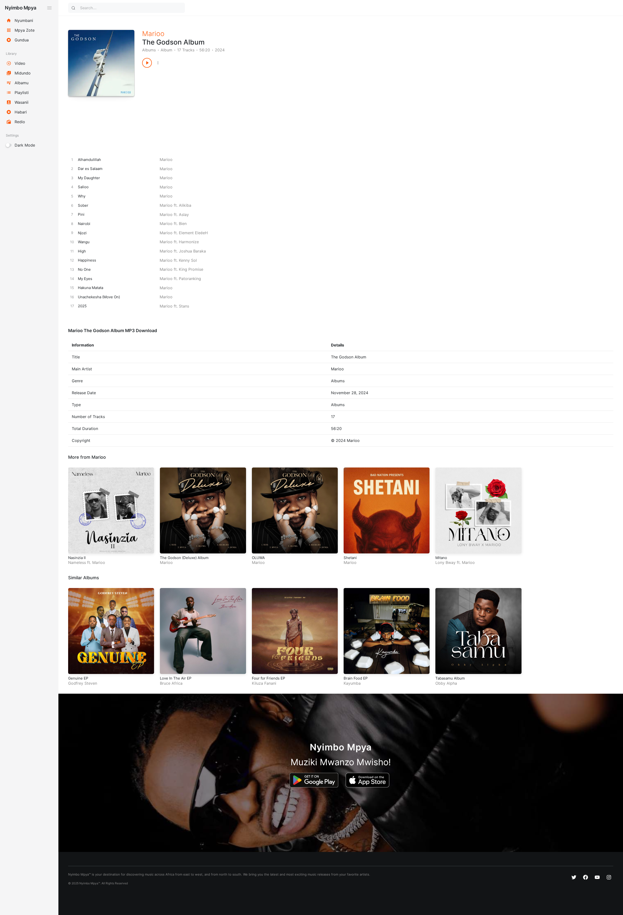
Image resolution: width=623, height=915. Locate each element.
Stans (184, 306)
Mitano (441, 557)
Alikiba (185, 205)
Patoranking (190, 278)
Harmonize (189, 241)
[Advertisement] (288, 107)
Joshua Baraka (192, 251)
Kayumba (352, 683)
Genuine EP (78, 678)
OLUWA (258, 557)
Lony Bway (445, 562)
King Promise (191, 269)
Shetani (350, 557)
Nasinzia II (77, 557)
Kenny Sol (188, 260)
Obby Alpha (446, 683)
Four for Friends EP (268, 678)
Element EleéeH (193, 232)
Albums (149, 49)
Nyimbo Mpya (20, 8)
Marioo (153, 33)
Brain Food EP (356, 678)
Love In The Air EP (176, 678)
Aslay (184, 214)
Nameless (77, 562)
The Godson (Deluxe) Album (184, 557)
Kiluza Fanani (264, 683)
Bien (183, 223)
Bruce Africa (171, 683)
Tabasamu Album (450, 678)
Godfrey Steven (82, 683)
